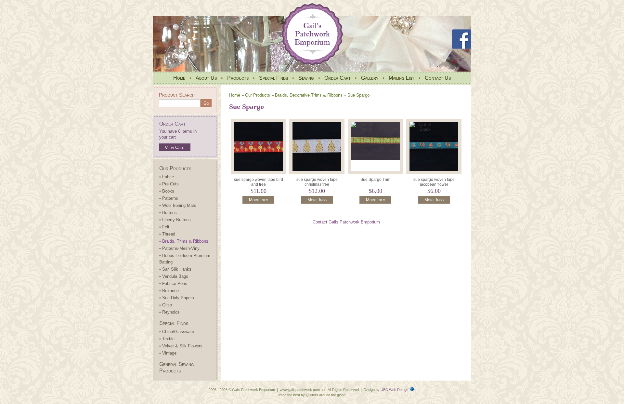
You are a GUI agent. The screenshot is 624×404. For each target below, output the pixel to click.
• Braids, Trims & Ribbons (183, 241)
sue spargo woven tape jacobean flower (434, 182)
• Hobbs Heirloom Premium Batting (184, 258)
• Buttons (168, 212)
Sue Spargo (358, 95)
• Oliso (165, 305)
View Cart (175, 147)
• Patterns (168, 198)
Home (179, 78)
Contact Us (438, 78)
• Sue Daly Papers (176, 297)
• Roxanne (169, 290)
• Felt (164, 226)
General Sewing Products (176, 367)
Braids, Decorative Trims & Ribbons (309, 95)
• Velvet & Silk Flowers (180, 345)
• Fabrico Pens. (173, 283)
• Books (166, 191)
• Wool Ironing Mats (177, 205)
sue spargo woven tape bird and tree (258, 182)
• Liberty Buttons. (175, 219)
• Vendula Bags (173, 276)
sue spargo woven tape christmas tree (317, 182)
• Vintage (167, 353)
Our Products (175, 168)
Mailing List (401, 78)
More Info (258, 199)
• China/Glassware (176, 331)
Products (238, 78)
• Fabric (166, 176)
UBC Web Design (394, 390)
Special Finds (273, 78)
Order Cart (337, 78)
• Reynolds (169, 312)
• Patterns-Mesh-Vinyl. (180, 248)
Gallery (369, 78)
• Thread (167, 234)
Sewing (306, 78)
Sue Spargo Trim (375, 179)
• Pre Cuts (169, 184)
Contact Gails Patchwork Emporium (346, 222)
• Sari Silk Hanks (175, 269)
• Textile (167, 338)
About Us (206, 78)
